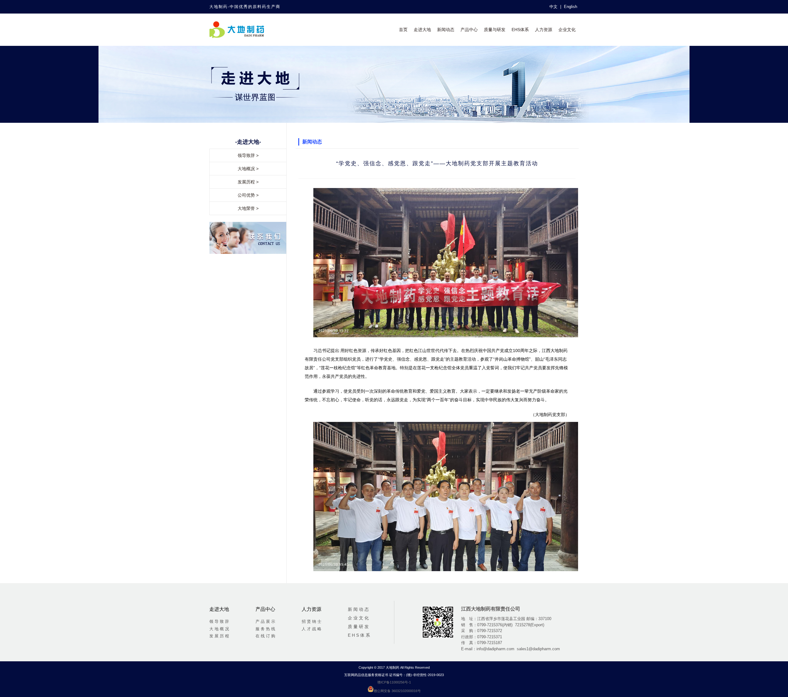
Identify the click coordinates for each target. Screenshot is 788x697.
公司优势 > (248, 195)
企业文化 (567, 29)
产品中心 (469, 29)
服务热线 (265, 629)
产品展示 (265, 621)
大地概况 (219, 629)
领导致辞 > (248, 155)
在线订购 (265, 636)
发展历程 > (248, 181)
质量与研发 (494, 29)
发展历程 (219, 636)
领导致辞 (219, 621)
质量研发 (359, 626)
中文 (553, 6)
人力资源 (543, 29)
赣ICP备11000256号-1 (394, 682)
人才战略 (312, 629)
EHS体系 (520, 29)
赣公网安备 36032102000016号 (397, 691)
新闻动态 (445, 29)
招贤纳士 (312, 621)
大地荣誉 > (248, 208)
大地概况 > (248, 168)
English (570, 6)
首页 (403, 29)
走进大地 (422, 29)
